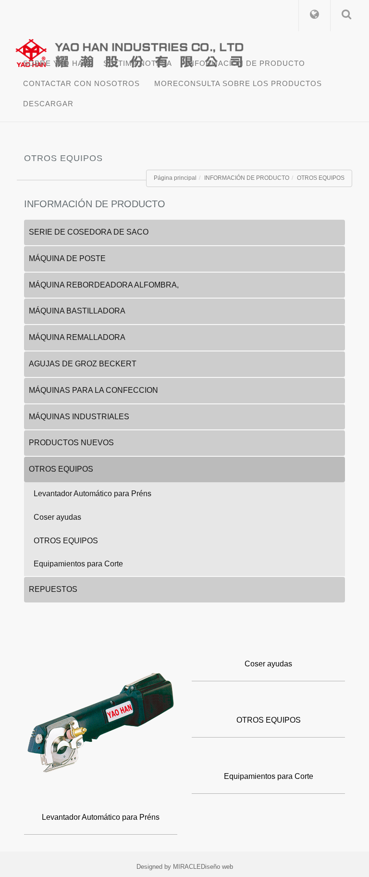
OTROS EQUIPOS (320, 178)
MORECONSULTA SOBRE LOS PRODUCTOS (238, 83)
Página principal (175, 178)
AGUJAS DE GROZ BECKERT (82, 364)
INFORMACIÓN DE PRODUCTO (245, 63)
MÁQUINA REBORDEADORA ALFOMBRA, (104, 285)
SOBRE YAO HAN (56, 63)
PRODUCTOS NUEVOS (71, 442)
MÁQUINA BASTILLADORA (77, 311)
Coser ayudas (57, 517)
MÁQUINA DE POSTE (67, 258)
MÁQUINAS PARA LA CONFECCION (93, 390)
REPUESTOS (53, 589)
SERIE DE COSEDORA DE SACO (88, 232)
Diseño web (217, 866)
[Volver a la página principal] (188, 50)
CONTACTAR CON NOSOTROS (81, 83)
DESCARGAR (48, 104)
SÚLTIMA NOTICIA (137, 63)
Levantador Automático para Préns (92, 493)
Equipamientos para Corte (78, 564)
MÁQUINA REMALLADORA (77, 337)
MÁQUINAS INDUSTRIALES (79, 417)
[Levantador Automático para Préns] (100, 724)
